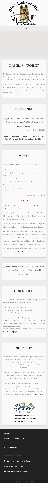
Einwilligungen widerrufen (14, 466)
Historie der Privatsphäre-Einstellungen (19, 471)
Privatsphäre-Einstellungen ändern (18, 461)
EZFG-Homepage (10, 447)
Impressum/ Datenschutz (14, 438)
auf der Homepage (10, 331)
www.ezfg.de (38, 394)
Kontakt (7, 433)
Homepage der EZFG (17, 252)
